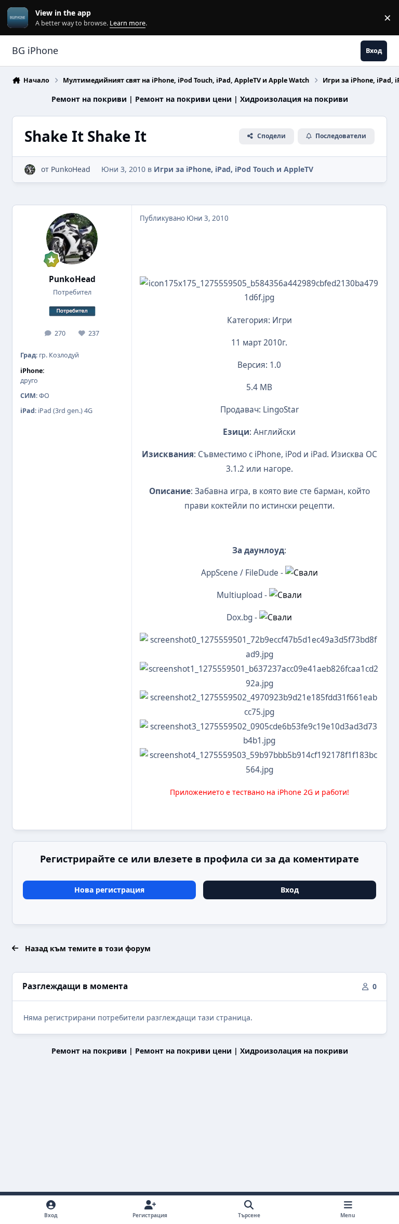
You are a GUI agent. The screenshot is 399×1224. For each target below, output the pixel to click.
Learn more (20, 18)
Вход (290, 890)
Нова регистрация (109, 890)
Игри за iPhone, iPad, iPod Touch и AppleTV (233, 169)
